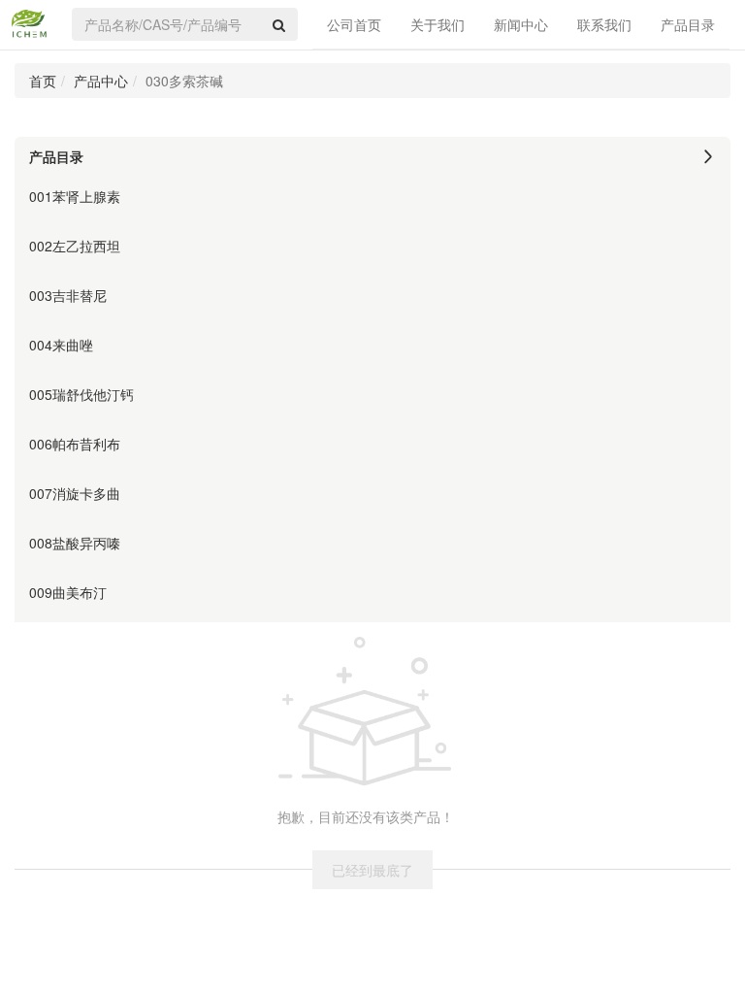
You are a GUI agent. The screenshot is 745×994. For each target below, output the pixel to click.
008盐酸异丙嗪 (74, 542)
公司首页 (354, 24)
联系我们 (604, 24)
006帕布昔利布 (74, 443)
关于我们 (437, 24)
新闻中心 (521, 24)
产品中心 (101, 80)
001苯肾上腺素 (74, 196)
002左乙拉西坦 (74, 245)
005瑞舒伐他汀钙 (81, 394)
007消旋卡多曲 (74, 493)
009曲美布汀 (68, 592)
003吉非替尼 (68, 295)
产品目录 (688, 24)
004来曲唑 (61, 344)
